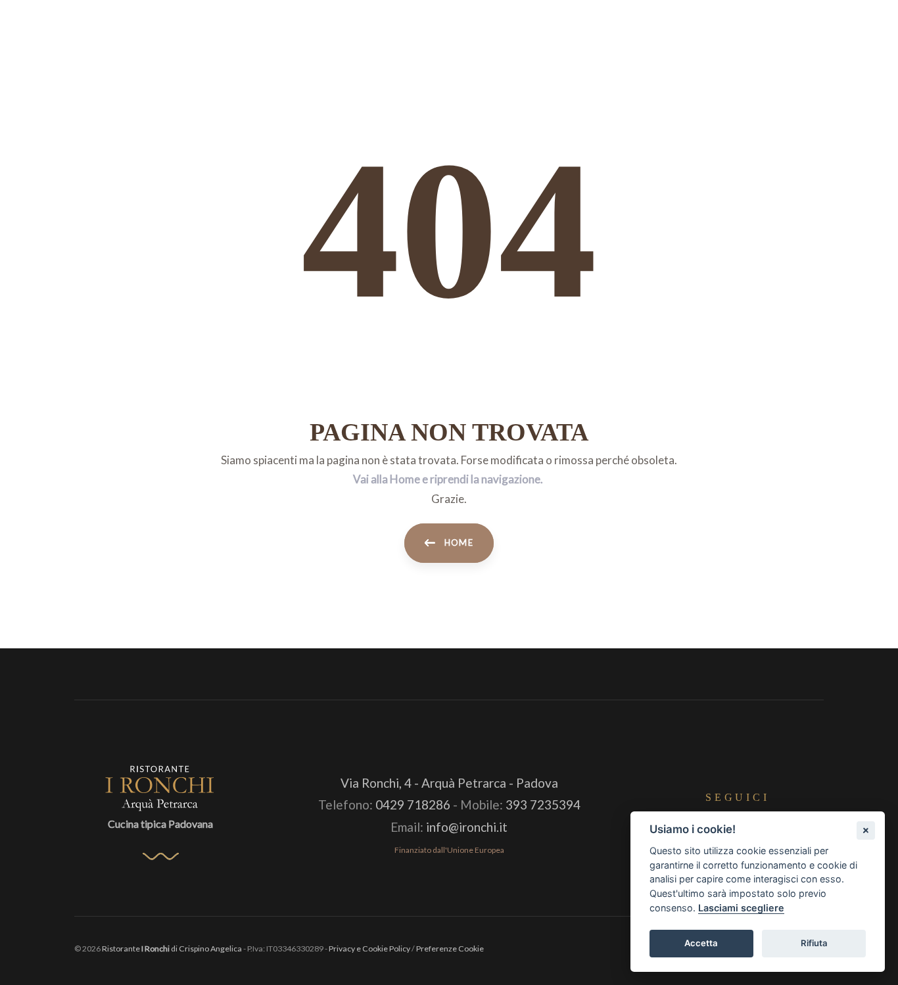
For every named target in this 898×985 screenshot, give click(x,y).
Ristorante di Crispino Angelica (172, 948)
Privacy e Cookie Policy (369, 948)
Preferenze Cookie (450, 948)
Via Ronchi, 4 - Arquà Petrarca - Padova (449, 782)
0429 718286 (412, 804)
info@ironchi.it (467, 826)
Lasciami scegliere (741, 907)
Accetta (701, 943)
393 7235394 (543, 804)
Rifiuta (814, 943)
